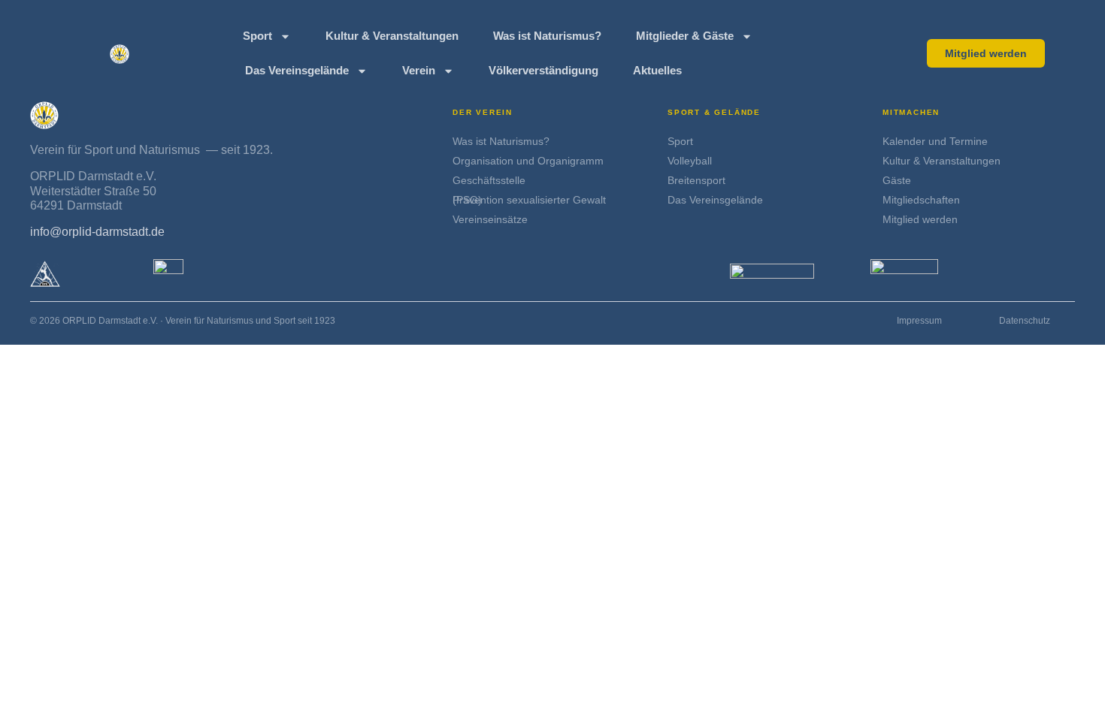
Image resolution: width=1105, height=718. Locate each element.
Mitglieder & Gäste (685, 35)
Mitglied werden (920, 219)
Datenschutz (1024, 320)
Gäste (896, 180)
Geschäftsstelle (489, 180)
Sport (257, 35)
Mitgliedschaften (921, 200)
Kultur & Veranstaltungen (392, 35)
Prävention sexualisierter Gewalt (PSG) (529, 200)
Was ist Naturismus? (547, 35)
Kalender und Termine (935, 141)
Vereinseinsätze (490, 219)
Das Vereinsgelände (297, 70)
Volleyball (690, 161)
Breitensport (696, 180)
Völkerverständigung (543, 70)
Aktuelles (657, 70)
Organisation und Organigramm (528, 161)
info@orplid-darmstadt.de (97, 231)
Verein (418, 70)
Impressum (919, 320)
